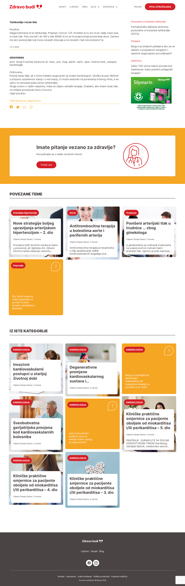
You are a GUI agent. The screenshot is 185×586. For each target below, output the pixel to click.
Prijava (138, 7)
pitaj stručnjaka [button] (160, 6)
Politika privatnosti (101, 576)
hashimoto (136, 60)
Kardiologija (21, 349)
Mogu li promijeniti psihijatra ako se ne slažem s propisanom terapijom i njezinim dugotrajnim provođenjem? (153, 50)
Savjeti (62, 6)
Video (85, 6)
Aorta (73, 212)
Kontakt (61, 576)
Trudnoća (131, 212)
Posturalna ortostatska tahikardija (148, 21)
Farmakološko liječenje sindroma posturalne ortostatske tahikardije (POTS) (150, 30)
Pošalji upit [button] (46, 164)
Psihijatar (135, 41)
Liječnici (74, 6)
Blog (93, 6)
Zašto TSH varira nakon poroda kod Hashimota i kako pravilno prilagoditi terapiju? (152, 69)
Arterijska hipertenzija (25, 212)
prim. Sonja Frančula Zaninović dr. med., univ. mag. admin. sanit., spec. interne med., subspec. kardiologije (63, 63)
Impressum (71, 576)
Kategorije (109, 6)
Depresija (18, 265)
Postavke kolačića (119, 576)
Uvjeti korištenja (85, 576)
